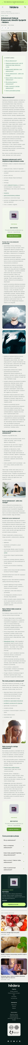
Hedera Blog (8, 11)
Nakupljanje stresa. (9, 641)
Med (14, 994)
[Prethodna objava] (2, 2)
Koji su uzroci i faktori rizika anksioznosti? (12, 861)
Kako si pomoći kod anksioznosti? (10, 869)
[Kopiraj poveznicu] (2, 28)
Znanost (14, 1006)
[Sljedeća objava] (25, 2)
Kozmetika (14, 996)
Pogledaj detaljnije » (14, 235)
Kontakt (14, 1019)
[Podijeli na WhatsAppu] (8, 28)
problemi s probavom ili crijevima (13, 703)
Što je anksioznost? (11, 60)
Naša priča (14, 1004)
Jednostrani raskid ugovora (14, 1018)
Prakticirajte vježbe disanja (11, 767)
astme (5, 552)
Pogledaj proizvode (14, 904)
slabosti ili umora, (13, 185)
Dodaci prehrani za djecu (14, 993)
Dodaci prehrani (14, 991)
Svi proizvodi (14, 998)
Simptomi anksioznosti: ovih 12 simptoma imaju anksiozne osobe (14, 65)
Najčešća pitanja (14, 1014)
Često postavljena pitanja (13, 90)
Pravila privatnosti (14, 1017)
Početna (2, 11)
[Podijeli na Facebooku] (5, 28)
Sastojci (14, 1008)
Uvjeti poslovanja (14, 1015)
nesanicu (6, 193)
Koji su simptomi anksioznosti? (9, 846)
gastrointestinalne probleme (12, 195)
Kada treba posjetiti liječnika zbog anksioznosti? (12, 854)
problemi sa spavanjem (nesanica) (13, 701)
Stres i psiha (4, 15)
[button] (2, 7)
